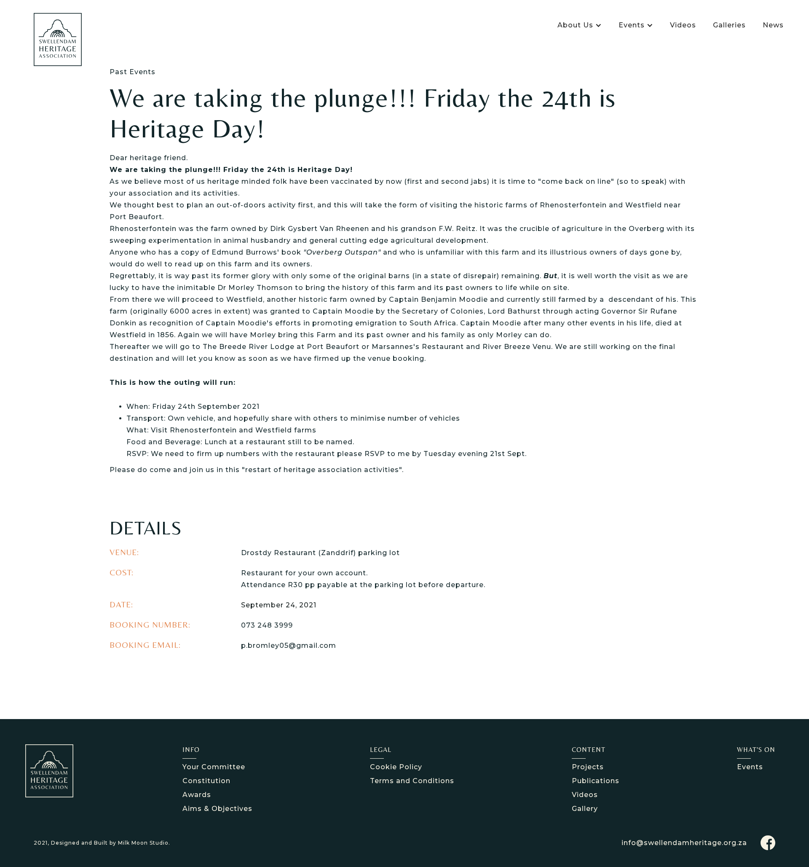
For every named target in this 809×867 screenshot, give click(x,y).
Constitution (206, 781)
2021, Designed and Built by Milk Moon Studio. (102, 843)
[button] (579, 25)
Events (750, 767)
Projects (588, 767)
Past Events (132, 72)
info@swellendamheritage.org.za (684, 843)
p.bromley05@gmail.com (288, 646)
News (773, 25)
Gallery (585, 809)
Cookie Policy (396, 767)
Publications (595, 781)
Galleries (729, 25)
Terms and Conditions (412, 781)
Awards (196, 795)
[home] (58, 39)
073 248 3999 (267, 625)
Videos (683, 25)
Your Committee (213, 767)
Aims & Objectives (217, 809)
